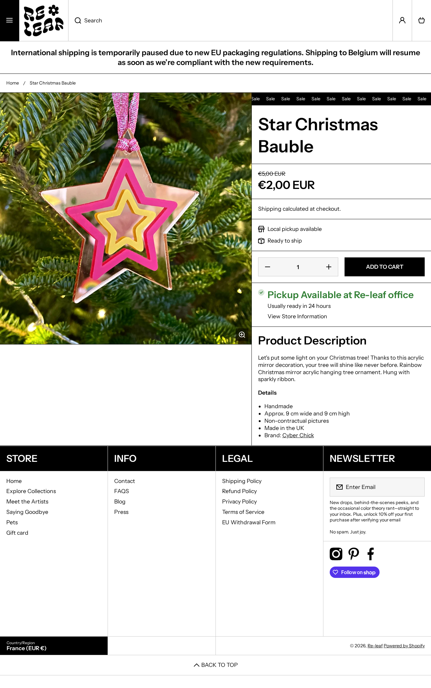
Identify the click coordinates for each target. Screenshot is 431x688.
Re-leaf (375, 646)
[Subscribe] (416, 487)
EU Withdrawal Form (248, 522)
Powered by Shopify (404, 646)
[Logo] (43, 20)
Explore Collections (31, 491)
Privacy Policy (239, 501)
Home (12, 83)
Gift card (17, 532)
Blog (120, 501)
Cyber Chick (298, 435)
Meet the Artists (27, 501)
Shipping (269, 208)
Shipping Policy (242, 481)
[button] (421, 20)
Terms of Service (243, 512)
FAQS (121, 491)
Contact (124, 481)
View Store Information (297, 316)
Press (121, 512)
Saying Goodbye (27, 512)
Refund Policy (239, 491)
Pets (12, 522)
